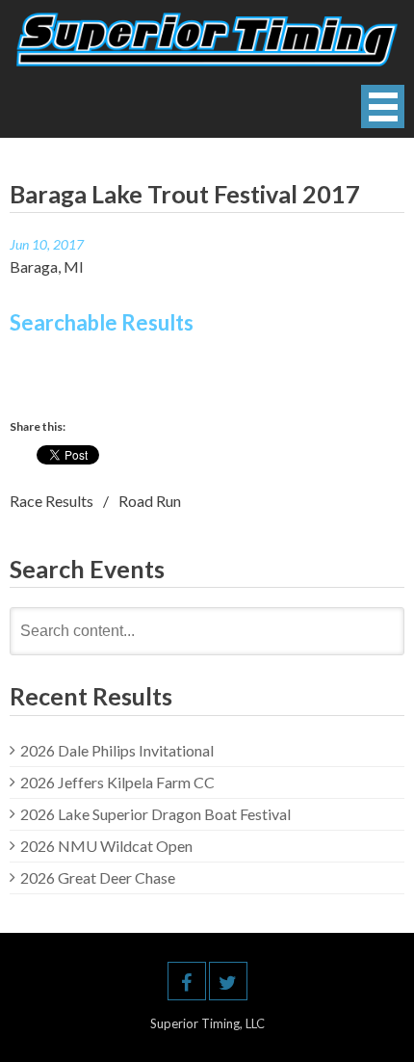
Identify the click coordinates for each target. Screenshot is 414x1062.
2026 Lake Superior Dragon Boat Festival (155, 814)
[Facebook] (187, 981)
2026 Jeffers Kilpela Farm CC (117, 782)
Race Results (51, 500)
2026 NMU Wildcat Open (106, 845)
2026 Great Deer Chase (97, 877)
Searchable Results (102, 322)
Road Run (149, 500)
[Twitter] (228, 981)
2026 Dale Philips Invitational (117, 750)
